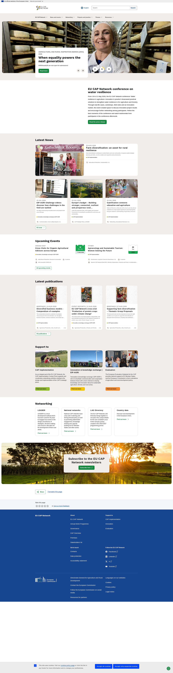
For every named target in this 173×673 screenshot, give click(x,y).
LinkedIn (113, 556)
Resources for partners (78, 597)
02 (102, 69)
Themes (97, 17)
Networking (69, 17)
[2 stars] (38, 506)
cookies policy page (68, 665)
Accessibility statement (78, 561)
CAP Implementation (113, 519)
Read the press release (97, 122)
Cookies (108, 582)
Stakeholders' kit (76, 542)
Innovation (109, 524)
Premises (73, 538)
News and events (55, 17)
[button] (43, 71)
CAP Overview (75, 533)
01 (95, 69)
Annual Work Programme (79, 524)
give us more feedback (61, 506)
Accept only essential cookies (126, 666)
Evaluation (109, 528)
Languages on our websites (115, 578)
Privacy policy (110, 587)
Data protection (75, 556)
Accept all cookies (104, 666)
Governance (74, 528)
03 (109, 69)
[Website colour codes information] (168, 668)
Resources (108, 17)
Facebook (113, 552)
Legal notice (110, 592)
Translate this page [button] (54, 492)
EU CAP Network (40, 17)
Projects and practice (84, 17)
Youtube (113, 566)
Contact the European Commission (83, 585)
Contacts (73, 551)
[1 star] (36, 506)
